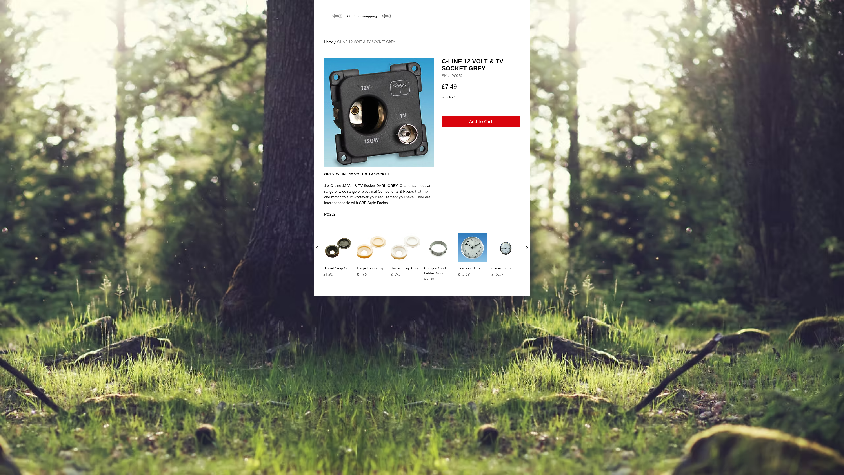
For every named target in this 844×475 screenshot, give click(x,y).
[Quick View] (338, 247)
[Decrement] (445, 105)
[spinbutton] (452, 105)
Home (328, 42)
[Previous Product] (317, 247)
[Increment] (458, 105)
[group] (422, 262)
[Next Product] (527, 247)
